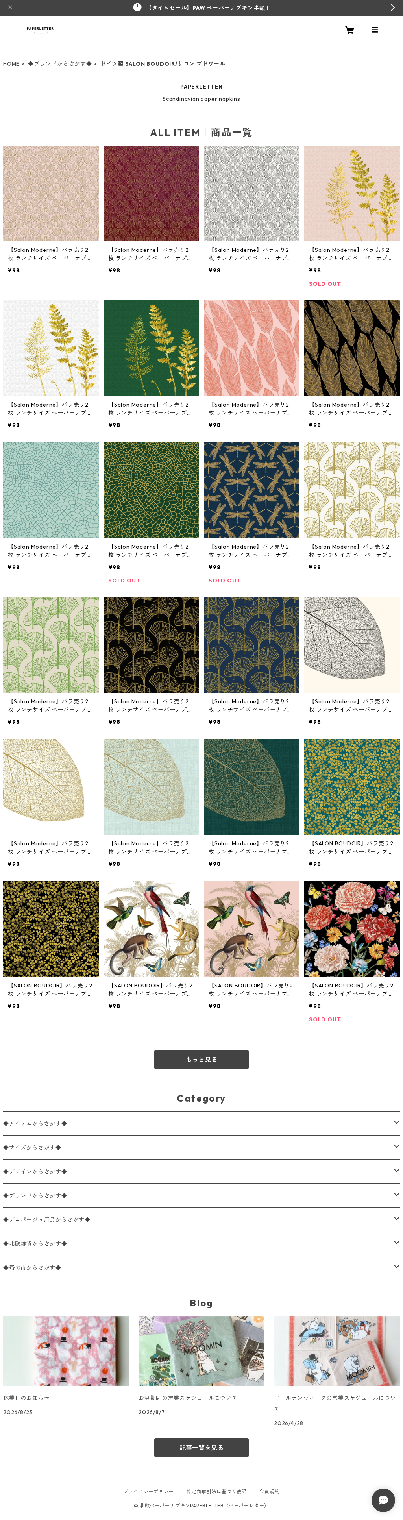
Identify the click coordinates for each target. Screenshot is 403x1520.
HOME (11, 63)
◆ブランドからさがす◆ (60, 63)
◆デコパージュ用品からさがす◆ (47, 1219)
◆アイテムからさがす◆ (35, 1123)
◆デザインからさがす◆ (35, 1171)
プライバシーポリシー (149, 1491)
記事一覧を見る (201, 1448)
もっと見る (201, 1059)
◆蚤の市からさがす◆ (32, 1267)
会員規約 (269, 1491)
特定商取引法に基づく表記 (217, 1491)
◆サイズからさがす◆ (32, 1147)
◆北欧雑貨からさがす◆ (35, 1243)
